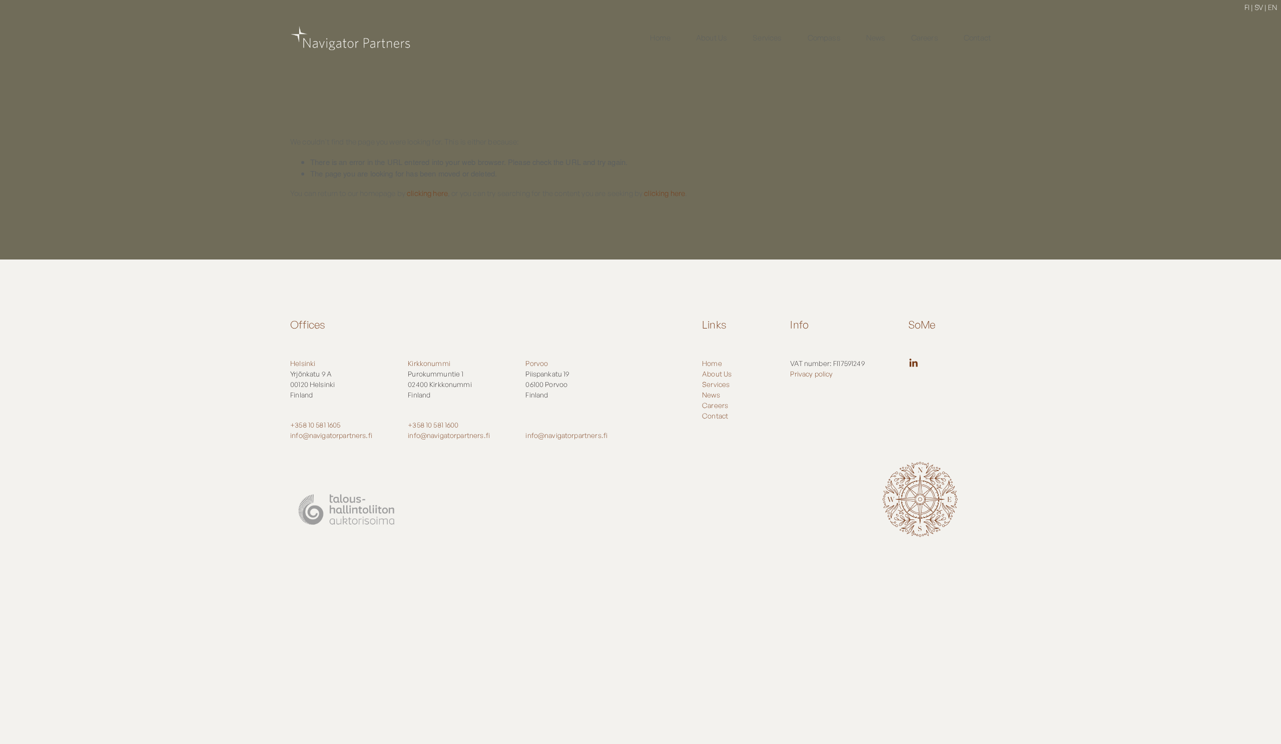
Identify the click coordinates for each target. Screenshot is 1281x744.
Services (767, 37)
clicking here (427, 193)
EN (1272, 7)
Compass (824, 37)
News (876, 37)
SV (1258, 7)
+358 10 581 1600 (433, 424)
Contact (977, 37)
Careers (924, 37)
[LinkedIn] (913, 363)
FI (1246, 7)
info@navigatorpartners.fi (331, 435)
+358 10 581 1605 (315, 424)
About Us (711, 37)
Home (660, 37)
